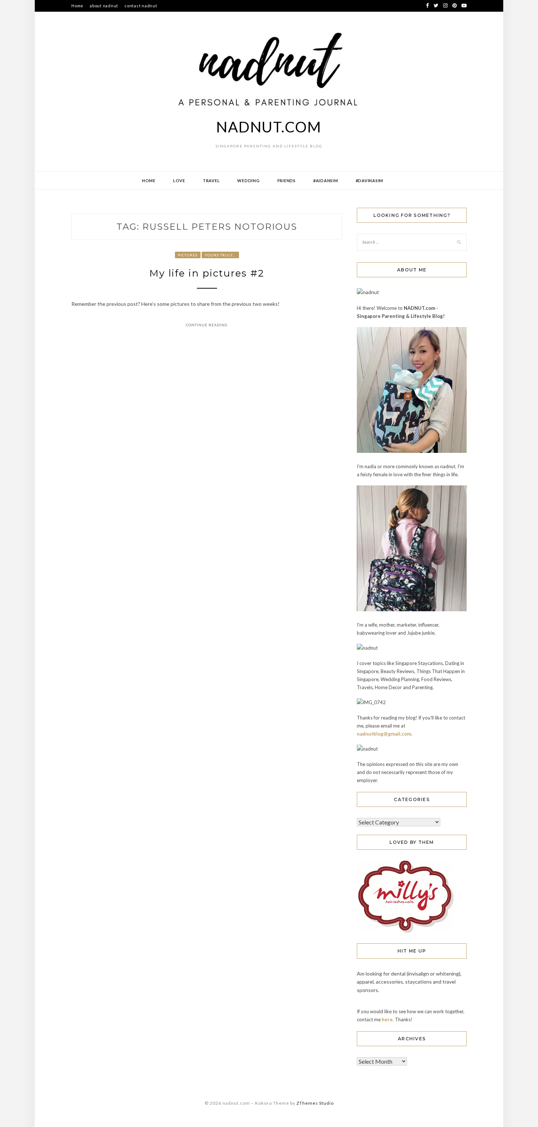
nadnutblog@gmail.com (384, 734)
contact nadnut (140, 5)
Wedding (248, 180)
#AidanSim (325, 180)
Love (179, 180)
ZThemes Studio (315, 1103)
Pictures (188, 255)
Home (77, 5)
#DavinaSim (370, 180)
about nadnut (104, 5)
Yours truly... (220, 255)
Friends (286, 180)
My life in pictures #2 (206, 273)
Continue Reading (207, 325)
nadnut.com (269, 127)
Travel (211, 180)
